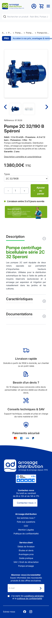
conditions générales (34, 596)
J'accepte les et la (27, 597)
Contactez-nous (25, 502)
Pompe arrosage (26, 566)
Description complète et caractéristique (22, 156)
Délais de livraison (26, 546)
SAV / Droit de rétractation (26, 562)
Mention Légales (26, 529)
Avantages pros (26, 554)
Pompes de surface (19, 32)
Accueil (3, 32)
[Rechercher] (4, 16)
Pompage (10, 32)
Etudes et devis (26, 550)
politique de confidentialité (29, 598)
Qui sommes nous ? (26, 518)
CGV (26, 526)
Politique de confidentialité (26, 533)
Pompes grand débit (30, 32)
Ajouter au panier (41, 190)
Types (7, 174)
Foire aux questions (26, 522)
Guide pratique (26, 558)
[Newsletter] (40, 588)
